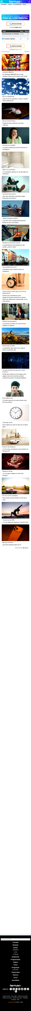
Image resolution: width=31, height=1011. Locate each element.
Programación (15, 959)
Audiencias (15, 957)
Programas (15, 967)
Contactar (13, 999)
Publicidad (25, 997)
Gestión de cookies (17, 997)
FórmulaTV (4, 4)
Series (10, 4)
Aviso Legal (14, 996)
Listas (15, 952)
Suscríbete (15, 980)
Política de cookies (7, 997)
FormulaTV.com (11, 1002)
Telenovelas (15, 972)
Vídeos (15, 962)
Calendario (15, 950)
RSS (18, 999)
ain (20, 38)
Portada (15, 942)
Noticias (15, 945)
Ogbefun (22, 33)
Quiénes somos (6, 996)
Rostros (15, 975)
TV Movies (15, 954)
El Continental (17, 4)
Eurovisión (15, 969)
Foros (24, 4)
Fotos (16, 965)
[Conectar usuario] (29, 2)
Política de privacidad (23, 996)
